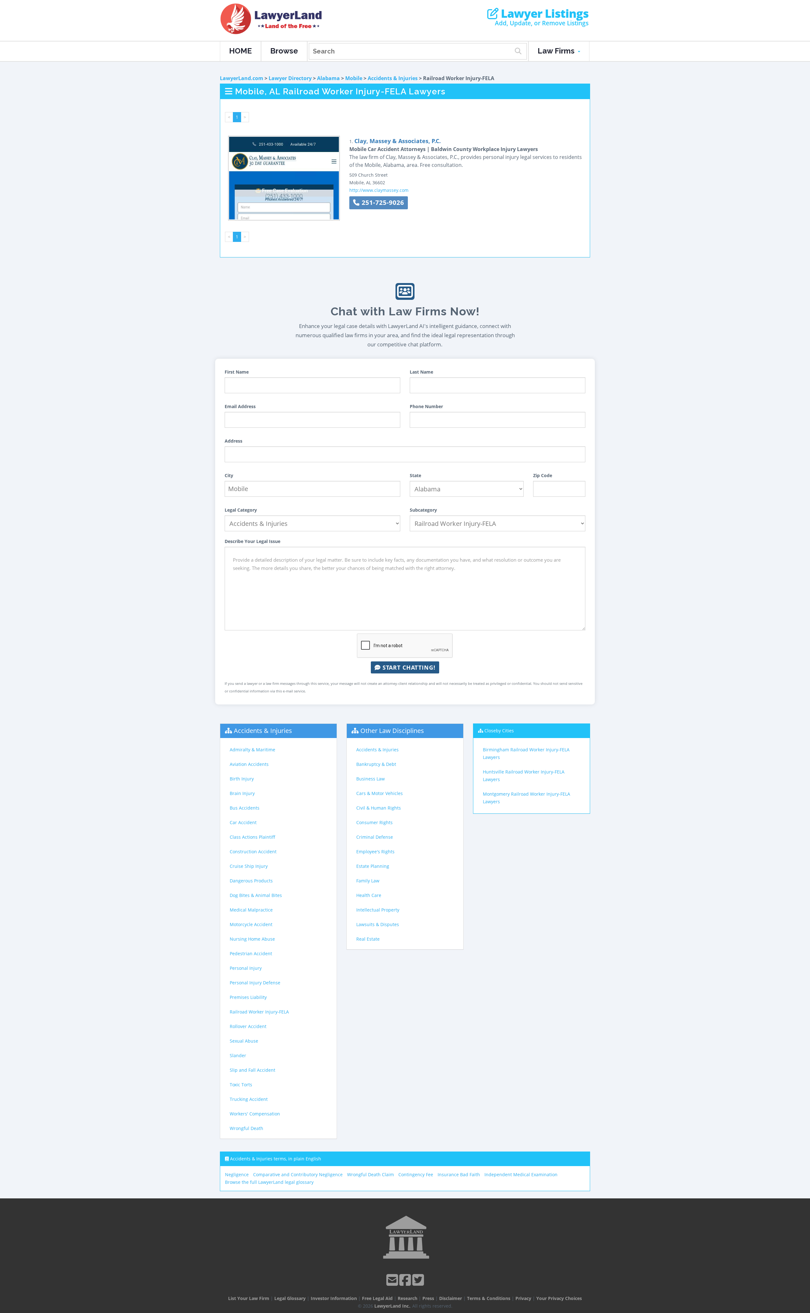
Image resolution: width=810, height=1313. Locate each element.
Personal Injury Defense (255, 983)
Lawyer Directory (290, 78)
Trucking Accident (249, 1099)
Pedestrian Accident (251, 953)
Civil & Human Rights (378, 808)
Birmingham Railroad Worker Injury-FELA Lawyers (526, 753)
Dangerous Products (251, 881)
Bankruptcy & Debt (376, 764)
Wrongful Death (246, 1128)
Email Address (240, 406)
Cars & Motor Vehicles (379, 793)
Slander (238, 1055)
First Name (237, 372)
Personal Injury (246, 968)
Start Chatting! (408, 667)
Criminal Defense (374, 837)
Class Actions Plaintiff (252, 837)
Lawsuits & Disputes (377, 924)
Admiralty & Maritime (252, 750)
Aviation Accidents (249, 764)
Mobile (353, 78)
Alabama (328, 78)
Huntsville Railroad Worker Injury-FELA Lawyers (523, 775)
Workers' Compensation (255, 1114)
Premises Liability (248, 997)
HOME (240, 50)
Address (233, 441)
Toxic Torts (241, 1085)
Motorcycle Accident (251, 924)
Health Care (368, 895)
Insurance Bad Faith (459, 1174)
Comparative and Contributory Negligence (298, 1174)
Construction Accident (253, 852)
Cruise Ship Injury (249, 866)
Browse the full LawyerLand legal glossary (269, 1182)
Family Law (367, 881)
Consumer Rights (374, 822)
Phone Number (426, 406)
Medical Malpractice (251, 910)
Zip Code (542, 475)
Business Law (370, 779)
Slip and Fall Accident (252, 1070)
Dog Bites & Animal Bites (256, 895)
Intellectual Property (377, 910)
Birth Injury (242, 779)
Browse (284, 50)
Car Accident (243, 822)
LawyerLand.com (241, 78)
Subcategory (423, 510)
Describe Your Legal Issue (252, 541)
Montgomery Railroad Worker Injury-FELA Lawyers (526, 798)
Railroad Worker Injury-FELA (259, 1012)
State (415, 475)
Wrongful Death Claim (370, 1174)
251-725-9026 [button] (382, 202)
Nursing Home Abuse (252, 939)
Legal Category (241, 510)
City (229, 475)
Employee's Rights (375, 852)
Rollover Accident (248, 1026)
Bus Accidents (244, 808)
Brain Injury (242, 793)
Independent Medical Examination (521, 1174)
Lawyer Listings (543, 13)
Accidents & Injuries (393, 78)
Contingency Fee (415, 1174)
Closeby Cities (499, 731)
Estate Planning (372, 866)
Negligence (237, 1174)
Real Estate (368, 939)
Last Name (421, 372)
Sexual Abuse (244, 1041)
